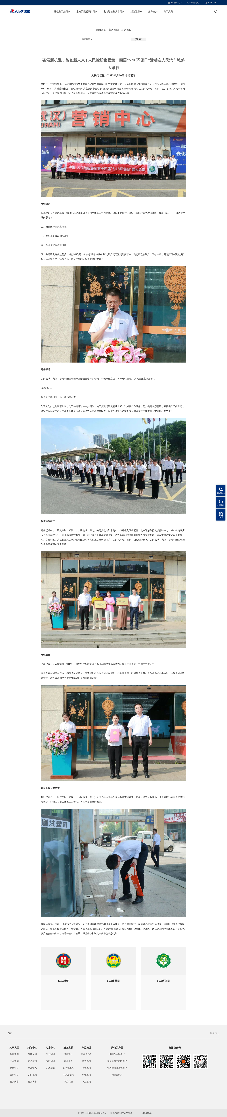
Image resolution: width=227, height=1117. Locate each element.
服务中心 (214, 1033)
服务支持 (153, 11)
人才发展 (50, 1068)
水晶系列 (86, 1081)
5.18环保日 (163, 980)
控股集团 (14, 1054)
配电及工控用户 (62, 11)
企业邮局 (147, 1113)
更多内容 (14, 1081)
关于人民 (168, 11)
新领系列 (86, 1061)
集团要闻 (101, 29)
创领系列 (86, 1074)
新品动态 (32, 1068)
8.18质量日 (113, 980)
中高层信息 (68, 1074)
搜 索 (138, 39)
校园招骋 (50, 1061)
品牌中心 (14, 1074)
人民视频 (126, 29)
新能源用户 (136, 11)
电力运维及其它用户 (113, 11)
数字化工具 (68, 1068)
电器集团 (14, 1061)
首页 (10, 1033)
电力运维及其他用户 (117, 1068)
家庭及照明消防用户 (86, 11)
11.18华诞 (63, 980)
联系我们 (68, 1081)
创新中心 (14, 1068)
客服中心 (68, 1054)
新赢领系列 (86, 1054)
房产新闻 (113, 29)
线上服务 (68, 1061)
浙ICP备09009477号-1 (121, 1113)
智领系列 (86, 1068)
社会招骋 (50, 1054)
